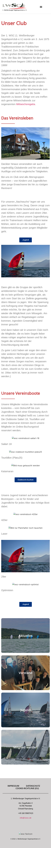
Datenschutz (33, 786)
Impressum (13, 786)
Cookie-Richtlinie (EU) (27, 788)
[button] (41, 7)
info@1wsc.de (25, 818)
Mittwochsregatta (25, 104)
